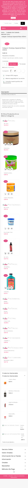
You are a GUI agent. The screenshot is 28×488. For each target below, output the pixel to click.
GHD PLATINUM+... (14, 402)
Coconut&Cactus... (9, 350)
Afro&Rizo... (7, 267)
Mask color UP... (22, 435)
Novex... (6, 311)
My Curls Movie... (8, 331)
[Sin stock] (5, 194)
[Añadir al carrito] (5, 144)
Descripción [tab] (5, 92)
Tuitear (14, 70)
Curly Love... (7, 321)
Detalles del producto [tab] (8, 94)
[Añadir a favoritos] (8, 144)
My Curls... (7, 207)
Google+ (19, 70)
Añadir (14, 64)
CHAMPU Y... (7, 341)
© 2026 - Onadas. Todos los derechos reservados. (14, 476)
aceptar (13, 18)
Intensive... (7, 148)
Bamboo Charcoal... (14, 391)
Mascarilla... (12, 414)
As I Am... (6, 123)
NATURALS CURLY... (9, 360)
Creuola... (6, 292)
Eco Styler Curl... (8, 232)
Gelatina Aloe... (8, 173)
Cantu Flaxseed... (9, 198)
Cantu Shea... (12, 379)
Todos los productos (8, 442)
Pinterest (23, 70)
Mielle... (6, 301)
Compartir (10, 70)
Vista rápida (11, 144)
